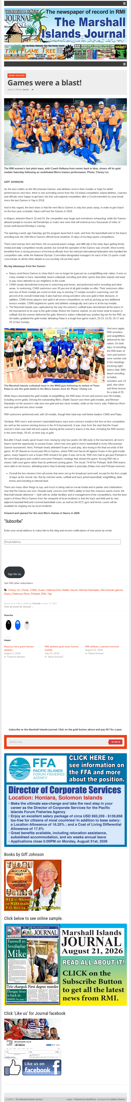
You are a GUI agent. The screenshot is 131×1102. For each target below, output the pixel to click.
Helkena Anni (53, 590)
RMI (43, 593)
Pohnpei (35, 593)
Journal (25, 90)
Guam (41, 590)
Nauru (7, 593)
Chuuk (25, 590)
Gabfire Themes (117, 1099)
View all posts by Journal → (19, 606)
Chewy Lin (14, 590)
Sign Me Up (14, 574)
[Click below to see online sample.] (65, 965)
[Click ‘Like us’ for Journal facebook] (65, 1047)
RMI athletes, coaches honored (102, 646)
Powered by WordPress (85, 1099)
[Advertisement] (65, 687)
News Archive (17, 75)
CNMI (33, 590)
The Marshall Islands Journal (28, 1099)
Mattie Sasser (70, 590)
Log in (69, 1099)
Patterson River (21, 593)
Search (115, 742)
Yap (49, 593)
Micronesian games (112, 590)
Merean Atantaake (89, 590)
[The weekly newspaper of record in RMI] (65, 25)
